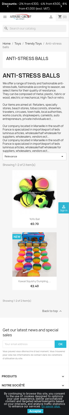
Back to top (52, 311)
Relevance (34, 156)
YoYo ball (35, 219)
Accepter (35, 411)
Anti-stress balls (27, 58)
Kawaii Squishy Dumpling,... (34, 281)
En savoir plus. (51, 406)
